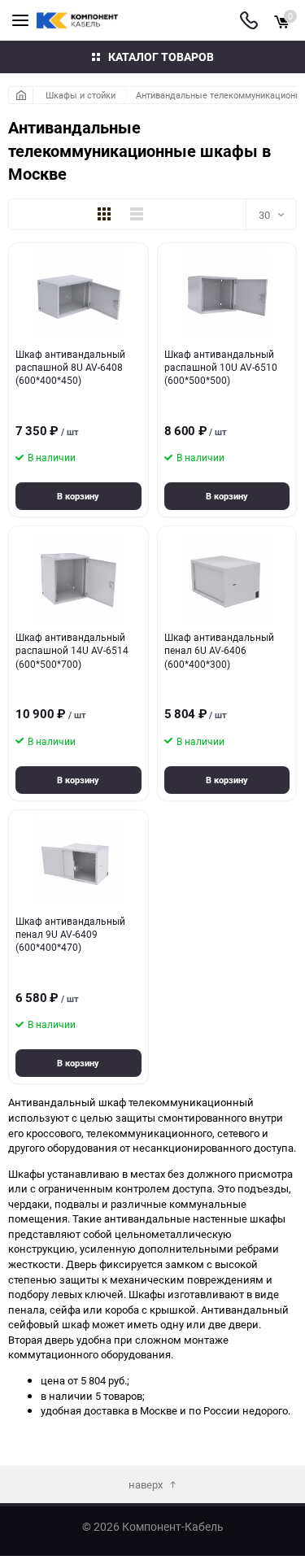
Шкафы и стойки (80, 95)
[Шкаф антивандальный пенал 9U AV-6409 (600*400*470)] (78, 862)
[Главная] (21, 95)
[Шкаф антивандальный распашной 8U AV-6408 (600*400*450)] (78, 295)
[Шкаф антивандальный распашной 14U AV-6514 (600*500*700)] (78, 578)
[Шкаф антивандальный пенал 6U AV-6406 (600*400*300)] (227, 578)
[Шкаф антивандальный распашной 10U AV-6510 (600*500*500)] (227, 295)
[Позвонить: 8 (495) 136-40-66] (249, 20)
